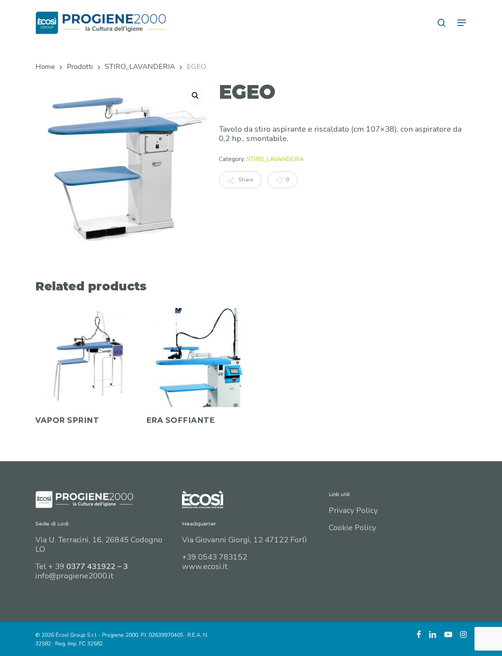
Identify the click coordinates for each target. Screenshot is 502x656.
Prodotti (80, 66)
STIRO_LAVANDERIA (140, 66)
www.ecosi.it (204, 566)
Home (45, 66)
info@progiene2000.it (74, 576)
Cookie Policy (352, 527)
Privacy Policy (353, 510)
